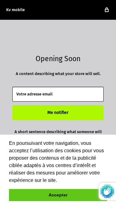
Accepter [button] (58, 194)
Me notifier (58, 112)
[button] (59, 181)
